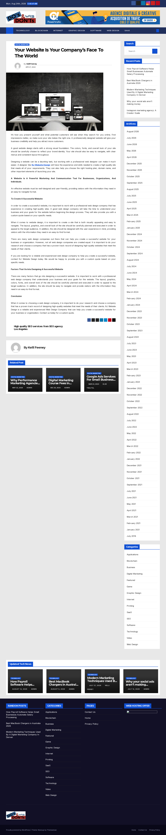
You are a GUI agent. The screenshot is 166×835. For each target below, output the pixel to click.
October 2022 (133, 401)
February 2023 (134, 375)
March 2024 (132, 292)
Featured (131, 580)
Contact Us (90, 712)
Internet (58, 30)
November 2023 (134, 318)
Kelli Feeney (31, 64)
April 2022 (131, 440)
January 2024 (133, 305)
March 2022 (132, 446)
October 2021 (133, 478)
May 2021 (131, 504)
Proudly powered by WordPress (18, 830)
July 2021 (131, 491)
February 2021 (133, 523)
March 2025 (132, 215)
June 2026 (132, 144)
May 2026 (131, 151)
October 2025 (133, 176)
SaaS (127, 30)
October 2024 (133, 247)
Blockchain (41, 30)
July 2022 (131, 420)
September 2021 (134, 484)
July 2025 (131, 195)
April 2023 (131, 362)
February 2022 (134, 452)
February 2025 (134, 221)
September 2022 (134, 407)
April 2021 (131, 510)
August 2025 (133, 189)
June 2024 (132, 273)
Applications (132, 554)
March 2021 (132, 517)
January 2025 (133, 228)
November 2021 (134, 472)
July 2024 (131, 266)
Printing (130, 606)
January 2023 (133, 382)
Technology (23, 30)
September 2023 (134, 330)
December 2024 (134, 234)
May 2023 (131, 356)
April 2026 (132, 157)
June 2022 (132, 427)
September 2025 (134, 183)
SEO (129, 618)
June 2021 (132, 497)
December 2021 (134, 465)
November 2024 (134, 240)
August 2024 (133, 260)
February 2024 (134, 298)
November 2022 (134, 395)
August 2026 (133, 131)
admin (29, 388)
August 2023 (133, 337)
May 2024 (131, 279)
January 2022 (133, 459)
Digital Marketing (22, 44)
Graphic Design (76, 30)
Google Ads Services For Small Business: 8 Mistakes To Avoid (101, 379)
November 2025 (134, 170)
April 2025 (131, 208)
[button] (153, 30)
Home (88, 718)
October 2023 (133, 324)
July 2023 (131, 343)
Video (129, 638)
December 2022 (134, 388)
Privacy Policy (91, 724)
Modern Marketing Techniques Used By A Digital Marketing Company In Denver (141, 92)
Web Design (113, 30)
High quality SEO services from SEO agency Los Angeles (38, 328)
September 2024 (135, 253)
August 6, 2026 (58, 689)
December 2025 (134, 163)
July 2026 (131, 138)
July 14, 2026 (134, 689)
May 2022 (131, 433)
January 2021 (133, 529)
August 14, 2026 (20, 689)
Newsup (41, 830)
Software (95, 30)
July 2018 (131, 536)
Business (131, 567)
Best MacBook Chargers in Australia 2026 (64, 684)
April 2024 (132, 285)
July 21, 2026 (95, 685)
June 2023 (132, 350)
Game (129, 586)
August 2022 (133, 414)
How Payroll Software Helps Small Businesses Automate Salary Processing (140, 71)
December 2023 (134, 311)
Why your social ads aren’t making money (140, 684)
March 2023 (132, 369)
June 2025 (132, 202)
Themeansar (52, 830)
